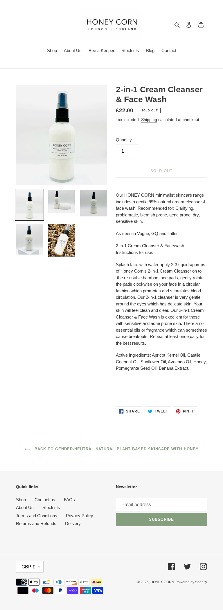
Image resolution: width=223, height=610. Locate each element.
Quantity (124, 139)
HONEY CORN (162, 582)
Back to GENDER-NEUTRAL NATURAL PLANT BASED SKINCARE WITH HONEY (116, 449)
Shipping (149, 119)
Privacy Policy (79, 515)
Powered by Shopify (191, 582)
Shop (21, 499)
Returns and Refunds (36, 523)
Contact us (45, 499)
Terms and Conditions (36, 515)
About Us (25, 507)
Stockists (51, 507)
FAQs (69, 499)
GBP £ (28, 566)
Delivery (73, 523)
